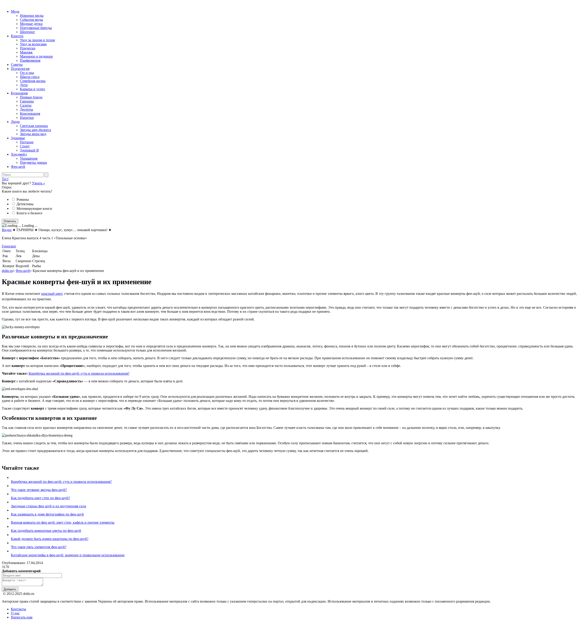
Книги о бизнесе (29, 213)
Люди (15, 122)
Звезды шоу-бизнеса (35, 130)
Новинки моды (32, 15)
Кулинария (19, 93)
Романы (23, 199)
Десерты (26, 109)
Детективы (25, 204)
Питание (27, 142)
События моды (31, 20)
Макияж (26, 52)
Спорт (25, 146)
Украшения (28, 158)
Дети (24, 85)
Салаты (25, 105)
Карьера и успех (32, 89)
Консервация (30, 113)
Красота (17, 36)
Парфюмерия (30, 60)
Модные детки (31, 24)
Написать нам (21, 617)
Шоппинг (27, 32)
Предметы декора (33, 162)
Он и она (27, 73)
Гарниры (27, 101)
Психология (20, 69)
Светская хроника (34, 126)
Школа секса (29, 77)
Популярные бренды (36, 28)
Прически (27, 48)
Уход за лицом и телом (37, 40)
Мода (15, 11)
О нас (15, 613)
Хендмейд (19, 154)
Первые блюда (31, 97)
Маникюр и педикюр (36, 56)
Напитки (27, 118)
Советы (17, 64)
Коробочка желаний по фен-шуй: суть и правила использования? (79, 373)
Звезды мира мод (33, 134)
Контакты (18, 609)
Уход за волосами (33, 44)
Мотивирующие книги (34, 208)
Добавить (10, 589)
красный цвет (51, 294)
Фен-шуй (18, 167)
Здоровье (18, 138)
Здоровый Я (29, 150)
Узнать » (38, 183)
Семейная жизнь (33, 81)
